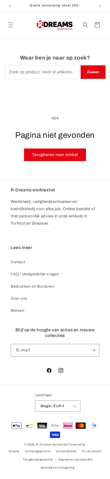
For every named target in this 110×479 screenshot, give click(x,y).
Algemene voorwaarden (75, 459)
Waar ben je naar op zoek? (55, 58)
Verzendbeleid (66, 451)
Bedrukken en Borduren (32, 286)
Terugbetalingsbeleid (38, 459)
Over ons (19, 298)
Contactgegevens (38, 451)
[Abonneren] (93, 350)
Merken (18, 311)
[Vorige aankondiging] (10, 6)
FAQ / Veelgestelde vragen (35, 274)
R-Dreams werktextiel (52, 444)
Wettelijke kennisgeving (58, 467)
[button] (11, 25)
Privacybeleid (91, 451)
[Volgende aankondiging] (100, 6)
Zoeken (93, 72)
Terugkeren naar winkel (55, 155)
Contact (18, 262)
